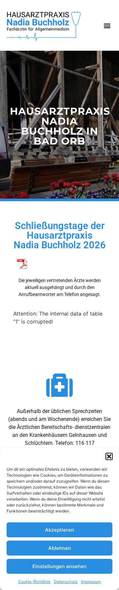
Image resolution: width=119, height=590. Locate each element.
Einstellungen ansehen (59, 566)
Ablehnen (59, 548)
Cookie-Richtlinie (34, 581)
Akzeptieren (59, 530)
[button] (109, 456)
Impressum (91, 581)
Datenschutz (66, 581)
